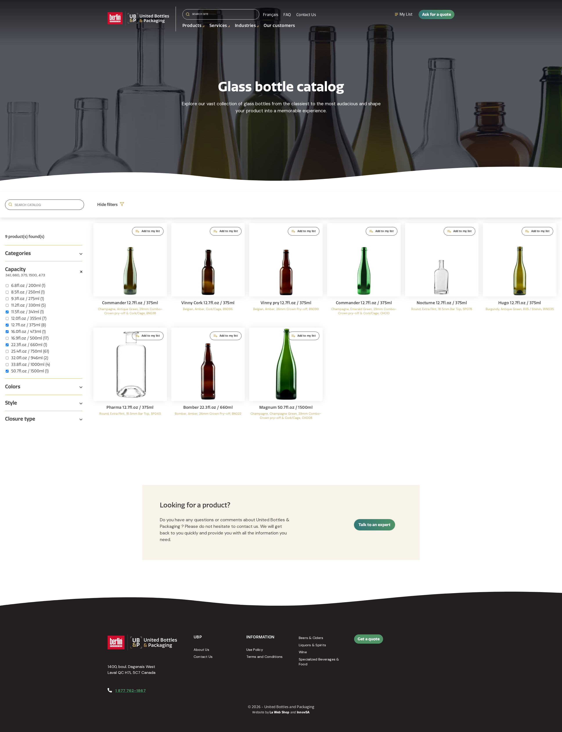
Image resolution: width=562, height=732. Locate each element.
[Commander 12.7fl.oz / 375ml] (130, 273)
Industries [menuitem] (245, 25)
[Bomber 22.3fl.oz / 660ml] (208, 377)
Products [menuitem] (192, 25)
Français (270, 14)
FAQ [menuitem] (287, 14)
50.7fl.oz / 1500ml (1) (30, 371)
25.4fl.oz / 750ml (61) (30, 351)
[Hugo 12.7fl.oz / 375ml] (520, 273)
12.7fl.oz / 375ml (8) (28, 325)
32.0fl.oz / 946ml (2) (29, 357)
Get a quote (369, 638)
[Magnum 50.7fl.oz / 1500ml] (286, 377)
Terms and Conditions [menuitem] (264, 656)
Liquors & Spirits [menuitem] (312, 645)
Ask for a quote (436, 14)
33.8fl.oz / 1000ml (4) (30, 364)
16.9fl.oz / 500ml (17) (30, 338)
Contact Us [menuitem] (306, 14)
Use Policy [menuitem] (254, 649)
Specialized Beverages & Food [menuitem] (319, 661)
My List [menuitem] (406, 14)
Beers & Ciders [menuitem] (311, 638)
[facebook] (415, 641)
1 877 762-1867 (130, 690)
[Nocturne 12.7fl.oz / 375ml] (442, 273)
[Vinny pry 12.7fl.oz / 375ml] (286, 273)
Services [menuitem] (218, 25)
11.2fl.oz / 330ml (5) (28, 305)
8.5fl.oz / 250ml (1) (28, 292)
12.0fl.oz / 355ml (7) (28, 318)
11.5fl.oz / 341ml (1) (27, 311)
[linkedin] (425, 641)
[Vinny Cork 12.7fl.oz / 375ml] (208, 273)
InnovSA (303, 712)
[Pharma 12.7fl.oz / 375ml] (130, 377)
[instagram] (435, 641)
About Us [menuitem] (201, 649)
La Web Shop (280, 712)
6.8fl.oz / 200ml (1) (28, 285)
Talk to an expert (374, 524)
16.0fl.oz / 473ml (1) (28, 331)
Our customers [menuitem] (279, 25)
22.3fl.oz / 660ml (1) (29, 344)
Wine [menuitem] (303, 652)
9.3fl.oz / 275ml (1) (27, 298)
